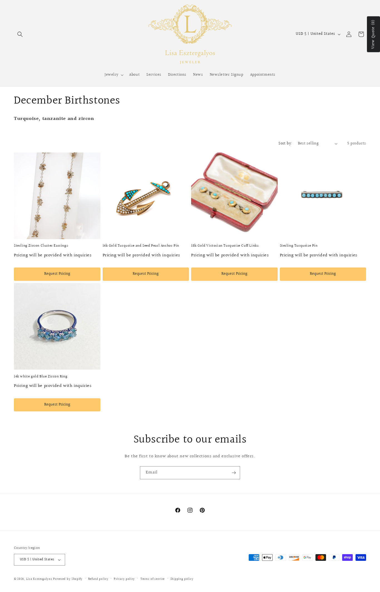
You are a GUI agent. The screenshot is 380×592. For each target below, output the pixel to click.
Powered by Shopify (68, 579)
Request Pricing (57, 274)
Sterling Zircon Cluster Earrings (41, 246)
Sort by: (285, 144)
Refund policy (98, 579)
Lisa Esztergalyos (39, 579)
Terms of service (152, 579)
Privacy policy (124, 579)
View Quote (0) (373, 34)
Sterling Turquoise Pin (299, 246)
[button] (20, 34)
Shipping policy (182, 579)
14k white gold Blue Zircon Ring (41, 376)
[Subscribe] (234, 472)
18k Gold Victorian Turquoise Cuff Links (224, 246)
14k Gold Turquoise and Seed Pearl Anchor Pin (141, 246)
